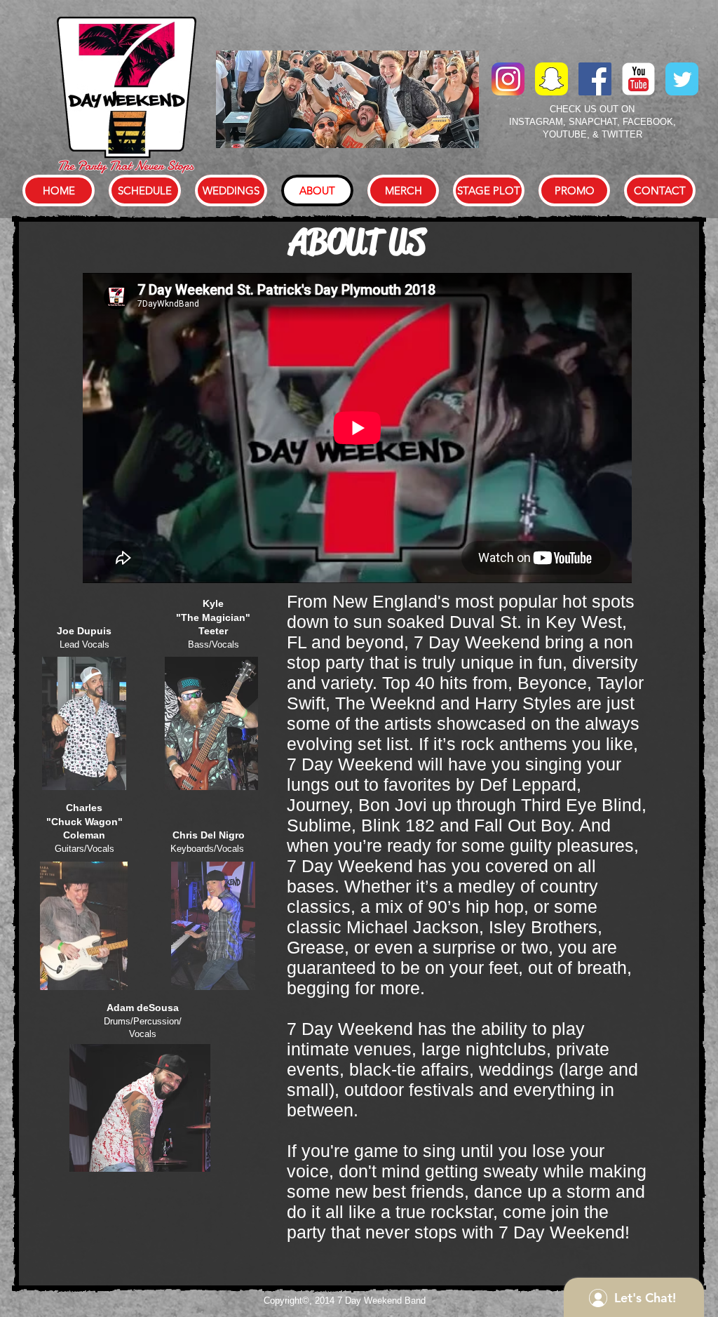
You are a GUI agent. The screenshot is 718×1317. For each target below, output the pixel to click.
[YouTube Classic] (638, 78)
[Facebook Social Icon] (594, 78)
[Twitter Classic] (681, 78)
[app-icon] (551, 78)
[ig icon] (508, 78)
